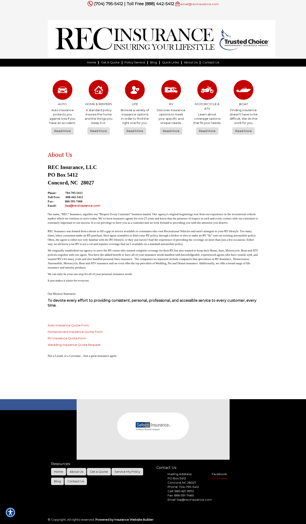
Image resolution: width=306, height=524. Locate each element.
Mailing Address (180, 474)
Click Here (219, 478)
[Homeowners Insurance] (99, 91)
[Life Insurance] (135, 91)
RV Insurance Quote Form (67, 338)
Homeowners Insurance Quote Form (75, 331)
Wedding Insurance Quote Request (74, 344)
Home (58, 471)
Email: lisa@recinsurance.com (190, 499)
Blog (57, 481)
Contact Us (75, 481)
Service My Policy (127, 471)
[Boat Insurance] (243, 91)
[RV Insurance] (171, 91)
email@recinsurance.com (199, 4)
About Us (76, 471)
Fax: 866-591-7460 (181, 495)
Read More (62, 131)
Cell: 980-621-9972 (181, 491)
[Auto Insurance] (62, 91)
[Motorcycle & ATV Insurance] (207, 91)
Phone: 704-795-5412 (183, 487)
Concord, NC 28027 (182, 482)
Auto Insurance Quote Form (68, 325)
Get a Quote (99, 471)
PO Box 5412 (177, 478)
